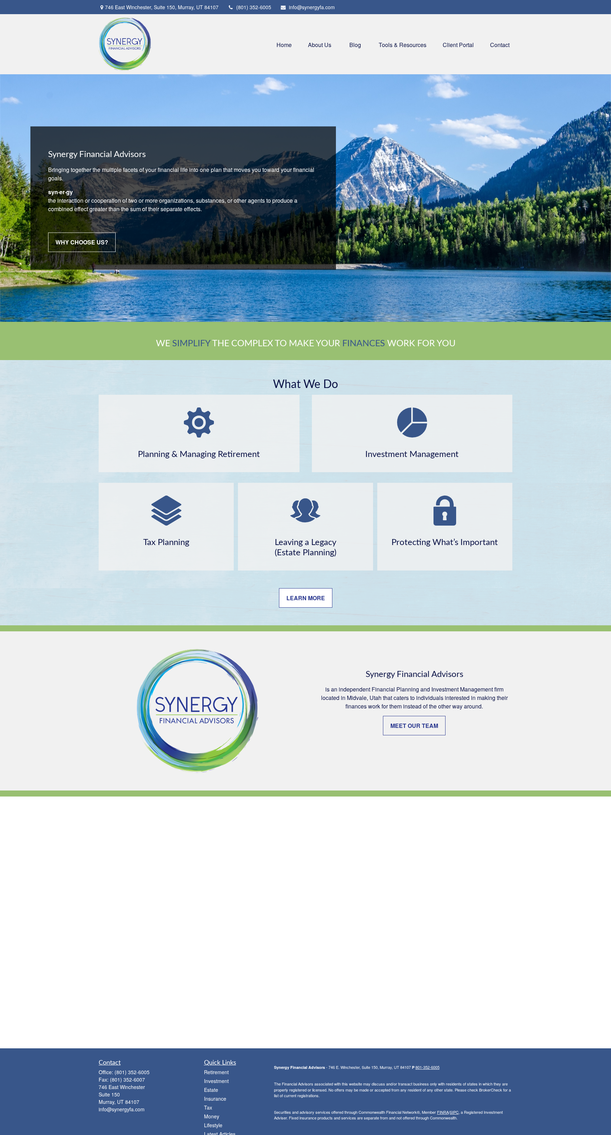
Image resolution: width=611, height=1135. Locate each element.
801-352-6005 (427, 1067)
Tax (208, 1107)
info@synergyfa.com (312, 7)
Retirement (216, 1072)
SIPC (454, 1112)
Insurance (215, 1098)
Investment (216, 1080)
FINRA (443, 1112)
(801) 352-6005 (253, 7)
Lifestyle (213, 1125)
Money (211, 1116)
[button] (284, 44)
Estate (211, 1089)
